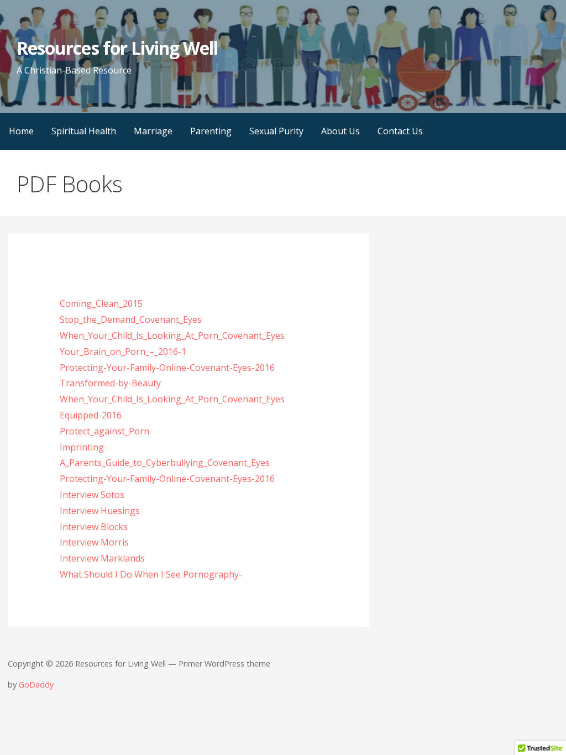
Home (21, 131)
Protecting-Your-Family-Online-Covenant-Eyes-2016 (167, 367)
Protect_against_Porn (104, 431)
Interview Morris (94, 542)
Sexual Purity (276, 131)
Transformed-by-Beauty (110, 383)
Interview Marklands (102, 558)
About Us (340, 131)
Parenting (211, 131)
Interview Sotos (92, 495)
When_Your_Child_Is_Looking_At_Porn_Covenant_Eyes (172, 335)
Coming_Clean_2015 (101, 303)
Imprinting (82, 447)
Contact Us (400, 131)
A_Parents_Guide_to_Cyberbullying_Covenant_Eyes (165, 463)
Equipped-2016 (91, 415)
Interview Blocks (94, 527)
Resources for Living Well (117, 48)
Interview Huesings (100, 511)
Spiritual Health (83, 131)
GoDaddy (36, 684)
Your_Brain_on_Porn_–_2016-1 (123, 351)
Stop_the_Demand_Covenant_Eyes (131, 319)
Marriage (153, 131)
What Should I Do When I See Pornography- (151, 574)
